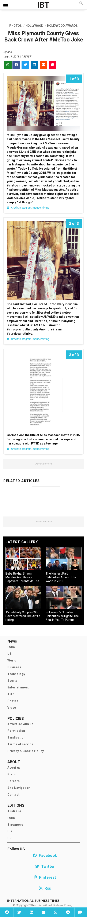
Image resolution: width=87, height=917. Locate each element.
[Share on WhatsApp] (55, 912)
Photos (13, 701)
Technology (16, 674)
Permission (16, 730)
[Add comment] (80, 912)
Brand (11, 774)
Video (11, 707)
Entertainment (18, 687)
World (11, 660)
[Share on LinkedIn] (31, 912)
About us (14, 767)
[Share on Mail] (43, 912)
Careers (13, 781)
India (11, 647)
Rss (47, 888)
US (9, 653)
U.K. (10, 831)
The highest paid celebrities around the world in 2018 (61, 577)
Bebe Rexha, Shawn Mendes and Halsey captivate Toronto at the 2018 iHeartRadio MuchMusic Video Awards (22, 581)
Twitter (47, 866)
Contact (13, 794)
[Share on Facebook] (7, 912)
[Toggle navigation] (5, 5)
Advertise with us (20, 724)
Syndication (16, 737)
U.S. (10, 838)
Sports (12, 680)
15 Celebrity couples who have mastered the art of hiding (23, 616)
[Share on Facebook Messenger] (67, 912)
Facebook (47, 855)
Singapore (15, 824)
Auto (10, 694)
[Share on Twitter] (19, 912)
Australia (14, 811)
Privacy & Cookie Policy (25, 751)
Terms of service (20, 744)
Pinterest (46, 877)
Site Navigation (19, 787)
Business (14, 667)
